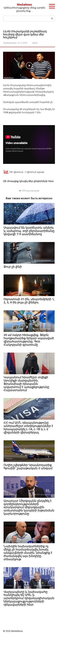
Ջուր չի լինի (13, 266)
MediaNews (24, 4)
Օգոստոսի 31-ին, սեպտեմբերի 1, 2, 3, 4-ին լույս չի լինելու (29, 300)
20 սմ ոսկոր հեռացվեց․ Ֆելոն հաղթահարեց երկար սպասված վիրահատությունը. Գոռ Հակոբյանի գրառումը (29, 339)
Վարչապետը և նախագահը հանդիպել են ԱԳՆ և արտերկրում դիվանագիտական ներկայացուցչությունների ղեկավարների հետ (29, 598)
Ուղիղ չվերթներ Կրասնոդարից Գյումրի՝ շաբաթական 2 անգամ (28, 466)
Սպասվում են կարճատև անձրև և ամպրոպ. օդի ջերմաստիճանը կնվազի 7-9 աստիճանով (29, 231)
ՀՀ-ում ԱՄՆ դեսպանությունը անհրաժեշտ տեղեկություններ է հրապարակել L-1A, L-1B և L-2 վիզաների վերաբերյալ (28, 427)
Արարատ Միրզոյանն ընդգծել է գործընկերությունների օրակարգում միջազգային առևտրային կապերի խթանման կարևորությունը (29, 507)
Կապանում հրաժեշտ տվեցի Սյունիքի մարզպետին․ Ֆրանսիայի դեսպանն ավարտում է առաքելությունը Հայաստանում (26, 383)
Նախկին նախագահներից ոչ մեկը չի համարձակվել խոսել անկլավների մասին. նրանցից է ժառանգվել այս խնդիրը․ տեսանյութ (28, 552)
